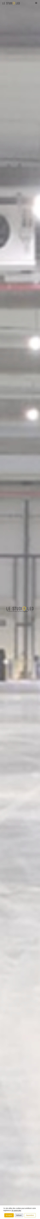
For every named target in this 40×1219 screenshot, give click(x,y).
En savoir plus (16, 1210)
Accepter (9, 1215)
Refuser (19, 1215)
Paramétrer (30, 1215)
